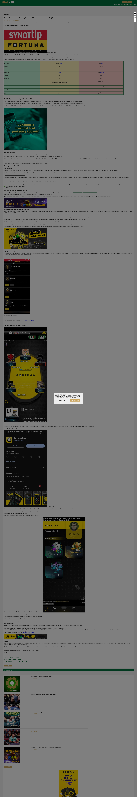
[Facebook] (135, 20)
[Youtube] (135, 13)
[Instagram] (135, 17)
